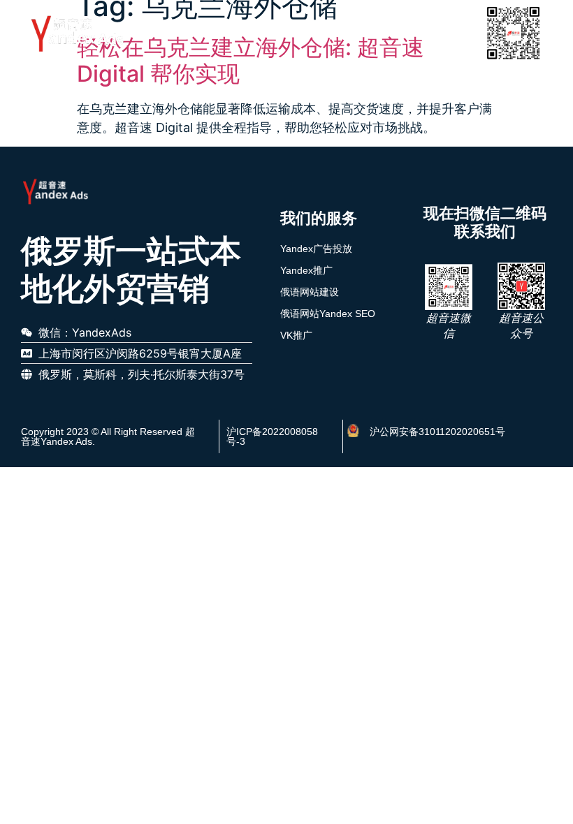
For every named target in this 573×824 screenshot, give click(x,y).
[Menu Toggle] (460, 33)
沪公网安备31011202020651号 (437, 431)
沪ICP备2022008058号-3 (272, 436)
